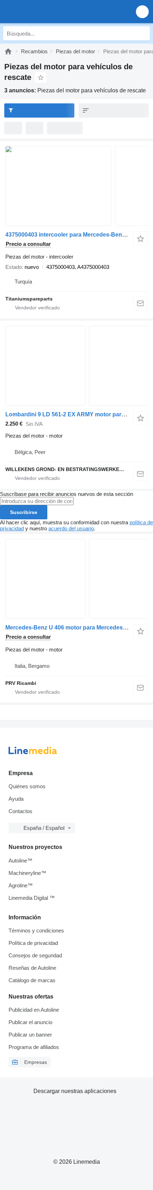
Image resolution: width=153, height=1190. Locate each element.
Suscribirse (23, 512)
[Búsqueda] (143, 33)
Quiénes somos (27, 786)
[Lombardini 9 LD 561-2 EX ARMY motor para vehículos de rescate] (76, 366)
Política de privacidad (33, 943)
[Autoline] (8, 51)
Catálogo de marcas (32, 980)
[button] (142, 11)
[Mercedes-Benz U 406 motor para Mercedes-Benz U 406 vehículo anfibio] (76, 579)
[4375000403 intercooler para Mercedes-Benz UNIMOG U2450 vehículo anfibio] (76, 186)
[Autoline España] (46, 11)
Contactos (20, 811)
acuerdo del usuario (71, 528)
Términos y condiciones (36, 930)
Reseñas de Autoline (32, 968)
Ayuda (16, 799)
